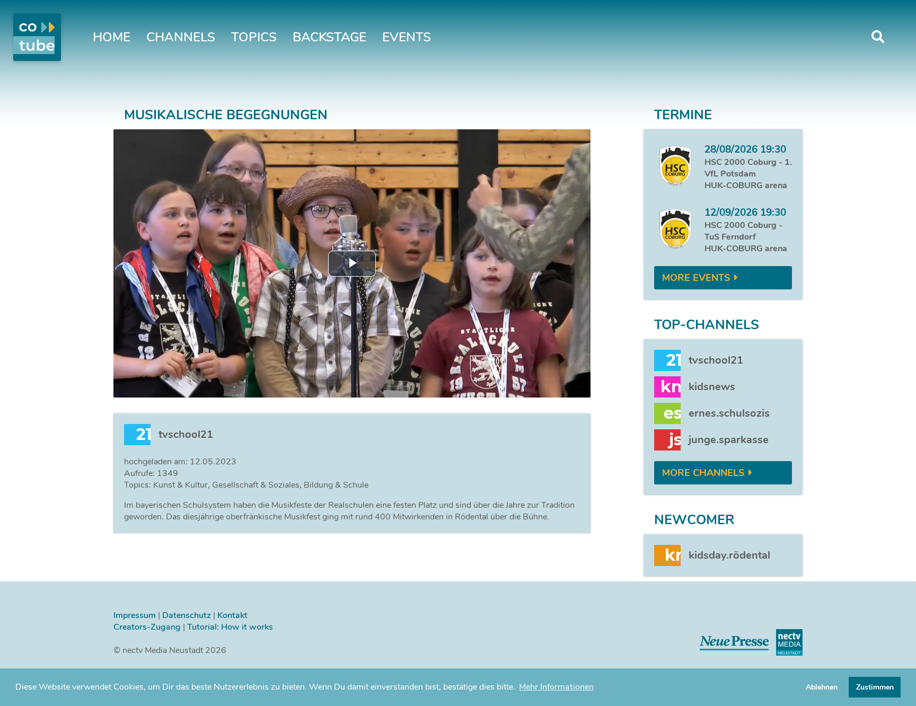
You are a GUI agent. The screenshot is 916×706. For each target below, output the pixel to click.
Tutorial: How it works (230, 627)
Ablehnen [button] (822, 687)
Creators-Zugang (147, 627)
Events (406, 37)
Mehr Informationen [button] (556, 687)
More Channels (703, 472)
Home (111, 37)
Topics (254, 37)
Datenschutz (186, 615)
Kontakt (232, 615)
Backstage (329, 37)
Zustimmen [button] (875, 687)
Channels (180, 37)
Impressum (134, 615)
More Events (696, 277)
